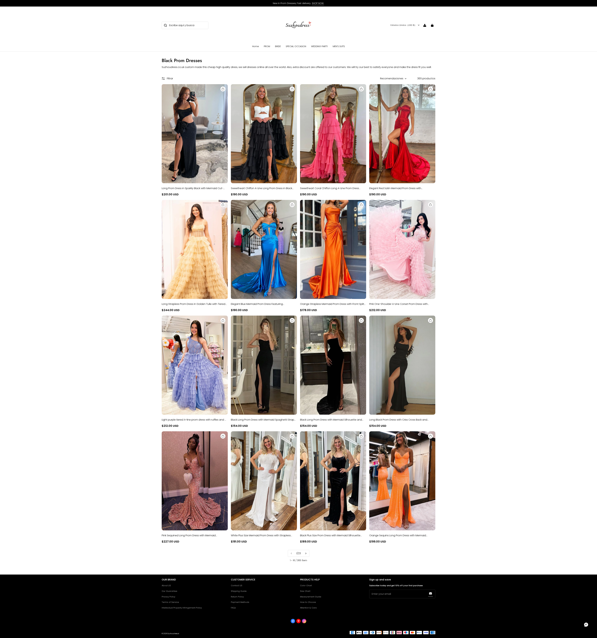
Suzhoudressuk (173, 633)
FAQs (233, 607)
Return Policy (237, 596)
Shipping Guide (239, 591)
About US (166, 585)
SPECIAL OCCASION (296, 46)
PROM (267, 46)
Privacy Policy (168, 596)
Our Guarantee (169, 591)
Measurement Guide (310, 596)
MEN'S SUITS (339, 46)
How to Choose (308, 602)
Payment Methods (240, 602)
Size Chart (305, 591)
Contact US (236, 585)
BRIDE (278, 46)
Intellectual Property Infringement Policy (182, 607)
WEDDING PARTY (319, 46)
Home (255, 46)
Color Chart (306, 585)
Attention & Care (308, 607)
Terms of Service (170, 602)
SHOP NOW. (318, 3)
